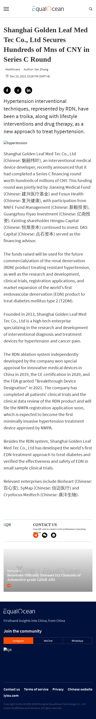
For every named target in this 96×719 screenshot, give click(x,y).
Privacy (58, 689)
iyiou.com (11, 695)
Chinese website (80, 689)
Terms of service (36, 689)
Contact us (12, 689)
